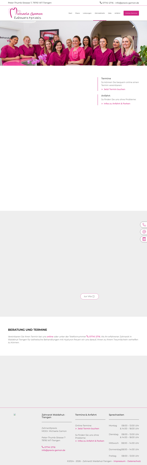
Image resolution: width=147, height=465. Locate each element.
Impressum (120, 461)
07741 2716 (107, 3)
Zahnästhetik (100, 13)
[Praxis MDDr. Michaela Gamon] (30, 13)
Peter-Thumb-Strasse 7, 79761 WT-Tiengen (30, 2)
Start (70, 13)
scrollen (75, 62)
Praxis (77, 13)
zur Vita (88, 296)
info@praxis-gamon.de (127, 3)
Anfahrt (117, 13)
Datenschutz (134, 461)
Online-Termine (131, 13)
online (122, 281)
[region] (73, 43)
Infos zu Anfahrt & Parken (117, 103)
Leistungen (87, 13)
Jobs (109, 13)
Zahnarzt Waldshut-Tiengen (97, 461)
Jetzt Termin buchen (114, 89)
